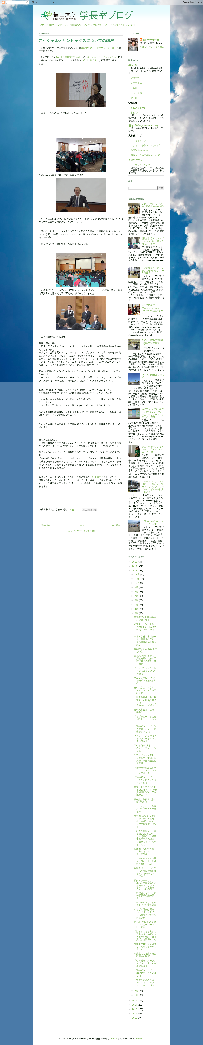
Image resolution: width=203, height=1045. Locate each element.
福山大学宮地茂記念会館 (68, 57)
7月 (137, 596)
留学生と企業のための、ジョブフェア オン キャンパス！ (145, 983)
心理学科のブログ (138, 150)
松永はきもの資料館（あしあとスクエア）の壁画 (144, 851)
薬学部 (134, 97)
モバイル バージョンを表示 (81, 530)
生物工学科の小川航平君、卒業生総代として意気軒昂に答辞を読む (145, 640)
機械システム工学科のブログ (144, 155)
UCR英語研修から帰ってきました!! (153, 376)
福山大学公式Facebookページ (143, 125)
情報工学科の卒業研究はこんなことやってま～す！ (145, 947)
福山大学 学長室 (151, 40)
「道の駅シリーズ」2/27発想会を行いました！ (145, 973)
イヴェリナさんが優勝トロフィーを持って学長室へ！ (145, 739)
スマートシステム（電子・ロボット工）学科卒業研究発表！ (145, 861)
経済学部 (135, 78)
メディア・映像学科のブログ (144, 145)
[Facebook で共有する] (92, 509)
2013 (135, 1009)
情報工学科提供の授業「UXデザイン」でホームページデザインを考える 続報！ (153, 413)
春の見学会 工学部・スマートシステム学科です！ (145, 690)
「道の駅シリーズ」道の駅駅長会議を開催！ (145, 895)
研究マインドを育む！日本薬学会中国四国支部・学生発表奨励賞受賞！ (145, 759)
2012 (135, 1013)
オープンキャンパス (139, 165)
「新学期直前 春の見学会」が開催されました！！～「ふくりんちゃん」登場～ (145, 701)
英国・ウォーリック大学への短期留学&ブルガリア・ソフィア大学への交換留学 (145, 884)
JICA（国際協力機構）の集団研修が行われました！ (153, 343)
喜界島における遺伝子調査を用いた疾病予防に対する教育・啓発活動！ (145, 660)
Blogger (139, 1038)
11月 (137, 578)
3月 (137, 613)
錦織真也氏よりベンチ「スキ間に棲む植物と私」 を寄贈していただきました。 (145, 872)
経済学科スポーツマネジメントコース (100, 48)
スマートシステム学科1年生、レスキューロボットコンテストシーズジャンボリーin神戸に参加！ (153, 486)
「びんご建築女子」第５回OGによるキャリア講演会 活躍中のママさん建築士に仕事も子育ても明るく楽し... (145, 838)
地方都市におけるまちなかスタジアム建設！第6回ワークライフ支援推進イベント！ (145, 821)
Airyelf (114, 1038)
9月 (137, 587)
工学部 (134, 88)
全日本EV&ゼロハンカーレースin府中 (153, 522)
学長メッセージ (137, 107)
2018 (135, 561)
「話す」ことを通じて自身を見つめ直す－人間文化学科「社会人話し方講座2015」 (145, 935)
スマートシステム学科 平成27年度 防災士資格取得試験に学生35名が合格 (146, 791)
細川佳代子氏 (90, 60)
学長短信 (134, 112)
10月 (137, 583)
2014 (135, 1005)
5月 (137, 604)
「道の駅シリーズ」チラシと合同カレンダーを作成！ (153, 271)
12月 (137, 574)
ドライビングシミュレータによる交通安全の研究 (145, 671)
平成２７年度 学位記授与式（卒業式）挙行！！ (145, 680)
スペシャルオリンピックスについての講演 (145, 903)
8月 (137, 591)
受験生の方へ (135, 160)
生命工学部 (136, 93)
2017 (135, 566)
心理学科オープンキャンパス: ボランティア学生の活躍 (153, 449)
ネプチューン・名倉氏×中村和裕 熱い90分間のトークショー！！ (145, 628)
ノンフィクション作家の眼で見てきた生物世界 (145, 809)
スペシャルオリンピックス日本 (100, 57)
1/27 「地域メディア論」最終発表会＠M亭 (153, 205)
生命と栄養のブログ (139, 140)
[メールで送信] (83, 509)
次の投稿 (45, 525)
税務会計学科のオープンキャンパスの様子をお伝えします (153, 241)
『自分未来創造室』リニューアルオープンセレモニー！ (145, 770)
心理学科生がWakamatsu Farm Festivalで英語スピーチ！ (152, 309)
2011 (134, 1018)
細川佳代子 (97, 477)
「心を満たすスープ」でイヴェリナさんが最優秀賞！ (145, 963)
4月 (137, 609)
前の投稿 (116, 525)
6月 (137, 600)
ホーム (81, 525)
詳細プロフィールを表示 (152, 47)
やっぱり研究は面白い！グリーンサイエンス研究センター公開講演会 (145, 913)
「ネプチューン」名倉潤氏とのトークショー (145, 719)
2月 (137, 990)
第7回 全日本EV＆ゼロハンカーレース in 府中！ (145, 924)
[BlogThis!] (86, 509)
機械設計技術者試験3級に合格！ (144, 800)
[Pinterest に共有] (95, 509)
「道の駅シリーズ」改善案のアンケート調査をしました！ (145, 729)
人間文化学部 (137, 83)
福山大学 (132, 65)
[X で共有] (89, 509)
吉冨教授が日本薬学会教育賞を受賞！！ (145, 618)
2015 (135, 1000)
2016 (135, 570)
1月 (137, 995)
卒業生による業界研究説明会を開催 (145, 955)
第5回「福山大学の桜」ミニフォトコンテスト (145, 748)
